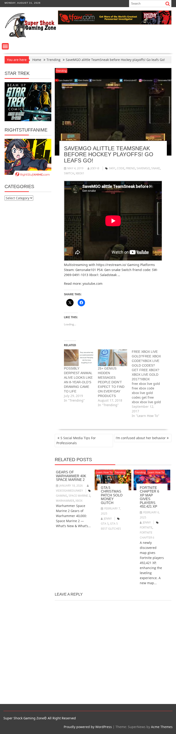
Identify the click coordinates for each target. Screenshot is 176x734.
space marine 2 (79, 496)
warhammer (65, 501)
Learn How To (104, 472)
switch (69, 173)
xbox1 (80, 173)
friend (130, 168)
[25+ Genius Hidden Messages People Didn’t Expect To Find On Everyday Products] (112, 357)
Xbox (78, 501)
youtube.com (92, 283)
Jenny (108, 518)
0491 (112, 168)
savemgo (143, 168)
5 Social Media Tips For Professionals (76, 440)
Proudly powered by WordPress (88, 727)
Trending (61, 70)
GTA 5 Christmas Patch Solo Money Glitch (112, 495)
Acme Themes (162, 727)
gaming (61, 496)
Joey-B (95, 168)
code (120, 168)
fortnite (146, 527)
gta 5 (105, 524)
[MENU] (5, 46)
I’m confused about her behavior (141, 438)
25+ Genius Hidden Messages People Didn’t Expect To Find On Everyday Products (111, 382)
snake (155, 168)
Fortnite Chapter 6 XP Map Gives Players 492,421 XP (149, 497)
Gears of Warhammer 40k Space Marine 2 (71, 476)
